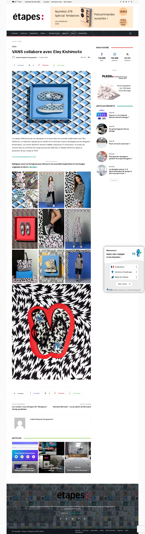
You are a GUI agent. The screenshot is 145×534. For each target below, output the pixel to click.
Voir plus (114, 180)
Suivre (114, 53)
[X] (131, 1)
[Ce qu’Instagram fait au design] (51, 457)
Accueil (14, 41)
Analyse (25, 465)
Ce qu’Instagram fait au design (51, 469)
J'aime (102, 53)
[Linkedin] (126, 1)
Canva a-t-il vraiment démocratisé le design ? (25, 469)
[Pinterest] (129, 1)
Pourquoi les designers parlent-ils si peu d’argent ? (120, 158)
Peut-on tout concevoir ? (77, 470)
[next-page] (17, 476)
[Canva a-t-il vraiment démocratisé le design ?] (25, 457)
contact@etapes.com (75, 513)
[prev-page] (13, 476)
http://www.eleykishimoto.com (24, 157)
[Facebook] (120, 1)
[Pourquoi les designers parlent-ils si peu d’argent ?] (101, 156)
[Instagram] (123, 1)
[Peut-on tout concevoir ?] (78, 457)
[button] (130, 33)
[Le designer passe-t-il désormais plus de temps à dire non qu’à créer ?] (101, 170)
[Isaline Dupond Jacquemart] (14, 57)
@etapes (33, 167)
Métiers (111, 154)
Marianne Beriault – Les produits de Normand (72, 407)
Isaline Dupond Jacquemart (26, 57)
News (20, 41)
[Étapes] (28, 17)
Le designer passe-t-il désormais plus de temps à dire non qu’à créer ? (120, 171)
